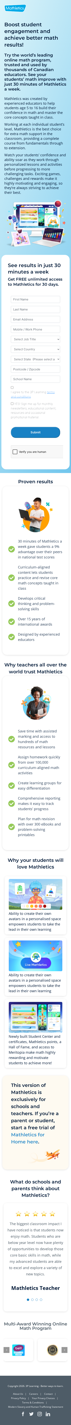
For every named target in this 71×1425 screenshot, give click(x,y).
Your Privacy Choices (43, 1398)
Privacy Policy (18, 1398)
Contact (48, 1394)
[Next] (64, 1350)
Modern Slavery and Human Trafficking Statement (35, 1407)
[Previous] (6, 1350)
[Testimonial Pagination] (28, 1300)
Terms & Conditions (33, 1402)
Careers (33, 1394)
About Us (18, 1394)
